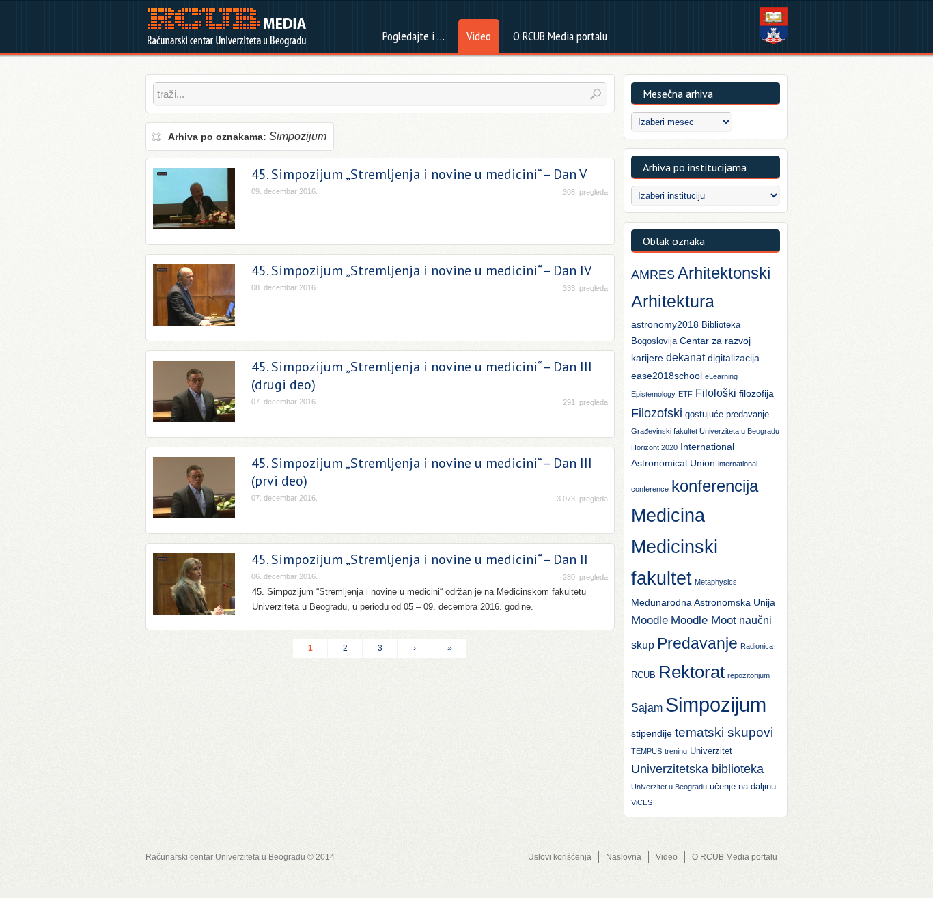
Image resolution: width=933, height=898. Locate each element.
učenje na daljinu (743, 786)
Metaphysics (716, 582)
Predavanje (697, 643)
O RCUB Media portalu (734, 857)
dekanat (685, 357)
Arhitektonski (724, 273)
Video (667, 857)
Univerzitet (711, 751)
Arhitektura (672, 301)
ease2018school (666, 375)
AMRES (653, 274)
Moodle (649, 620)
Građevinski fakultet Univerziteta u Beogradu (705, 431)
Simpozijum (715, 704)
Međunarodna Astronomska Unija (703, 602)
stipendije (651, 733)
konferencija (714, 486)
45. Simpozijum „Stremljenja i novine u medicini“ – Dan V (419, 174)
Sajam (647, 708)
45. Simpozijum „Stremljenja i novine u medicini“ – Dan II (419, 559)
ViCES (641, 802)
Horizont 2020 (654, 447)
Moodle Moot (703, 620)
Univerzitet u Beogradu (669, 787)
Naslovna (623, 857)
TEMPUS (646, 751)
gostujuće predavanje (727, 414)
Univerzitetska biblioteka (697, 769)
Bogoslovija (654, 341)
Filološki (715, 393)
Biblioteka (720, 325)
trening (676, 751)
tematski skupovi (724, 732)
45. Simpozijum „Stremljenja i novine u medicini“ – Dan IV (421, 270)
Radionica (756, 646)
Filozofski (656, 413)
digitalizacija (734, 357)
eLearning (721, 376)
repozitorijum (748, 675)
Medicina (668, 515)
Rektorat (691, 672)
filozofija (756, 393)
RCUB (643, 675)
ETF (685, 394)
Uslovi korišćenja (559, 857)
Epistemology (653, 394)
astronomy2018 (665, 324)
